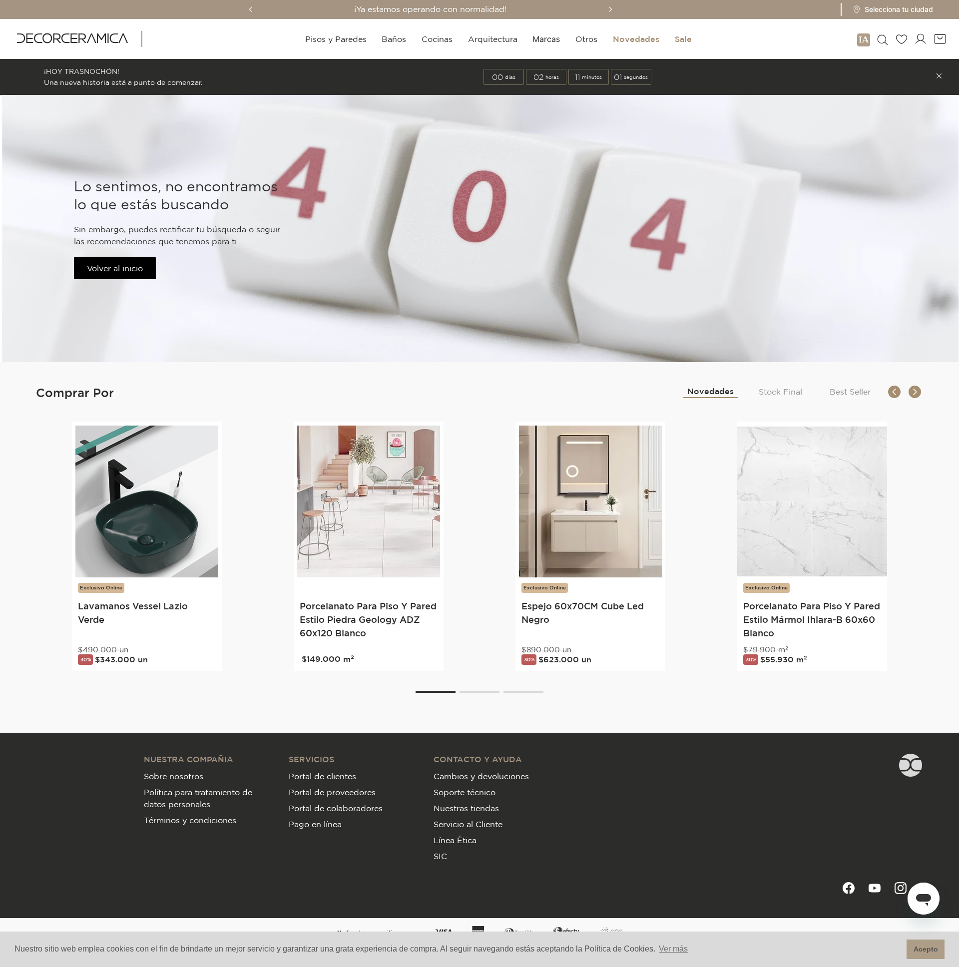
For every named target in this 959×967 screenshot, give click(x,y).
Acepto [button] (926, 949)
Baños (394, 38)
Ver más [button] (673, 949)
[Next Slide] (610, 9)
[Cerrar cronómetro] (939, 76)
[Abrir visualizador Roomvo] (863, 39)
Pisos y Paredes (336, 38)
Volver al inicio (115, 268)
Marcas (546, 39)
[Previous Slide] (250, 9)
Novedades (636, 38)
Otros (586, 38)
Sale (683, 38)
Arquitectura (492, 38)
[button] (890, 9)
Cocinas (437, 38)
